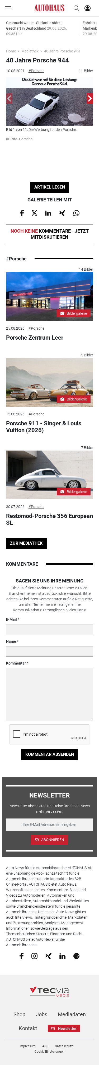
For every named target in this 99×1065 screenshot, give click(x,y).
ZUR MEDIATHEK (26, 543)
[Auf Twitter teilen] (34, 213)
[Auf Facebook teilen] (22, 213)
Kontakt (28, 1028)
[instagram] (34, 956)
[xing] (48, 956)
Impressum (28, 1046)
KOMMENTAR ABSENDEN (49, 754)
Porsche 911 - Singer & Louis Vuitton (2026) (43, 427)
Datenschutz (64, 1046)
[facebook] (21, 956)
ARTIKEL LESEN (49, 187)
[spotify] (76, 956)
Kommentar (16, 663)
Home (11, 51)
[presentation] (9, 98)
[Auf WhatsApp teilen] (76, 213)
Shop (19, 1014)
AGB (45, 1046)
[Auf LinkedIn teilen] (48, 213)
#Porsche (36, 71)
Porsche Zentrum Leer (34, 337)
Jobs (41, 1014)
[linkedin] (62, 956)
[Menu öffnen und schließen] (9, 8)
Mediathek (30, 51)
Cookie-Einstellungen (49, 1051)
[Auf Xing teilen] (62, 213)
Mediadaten (72, 1014)
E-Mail (11, 619)
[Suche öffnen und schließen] (75, 8)
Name (11, 641)
